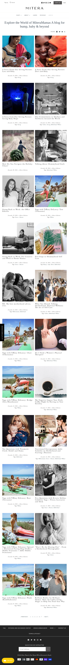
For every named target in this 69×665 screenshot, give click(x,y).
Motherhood (54, 124)
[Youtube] (50, 2)
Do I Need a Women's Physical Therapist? (48, 354)
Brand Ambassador (40, 628)
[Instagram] (48, 2)
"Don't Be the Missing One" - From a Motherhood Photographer (50, 548)
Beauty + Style (46, 264)
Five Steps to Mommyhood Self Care (48, 258)
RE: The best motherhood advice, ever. (16, 305)
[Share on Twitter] (59, 31)
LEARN (35, 15)
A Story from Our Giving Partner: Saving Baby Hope (17, 118)
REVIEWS (43, 15)
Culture (44, 124)
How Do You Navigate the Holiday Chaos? (17, 165)
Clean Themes (33, 655)
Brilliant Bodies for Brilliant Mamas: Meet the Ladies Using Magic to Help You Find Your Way (50, 600)
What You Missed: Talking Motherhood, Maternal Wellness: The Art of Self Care (49, 306)
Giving (19, 77)
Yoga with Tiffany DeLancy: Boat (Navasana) (16, 499)
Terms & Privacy (34, 633)
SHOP (18, 15)
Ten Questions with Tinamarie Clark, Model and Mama (15, 450)
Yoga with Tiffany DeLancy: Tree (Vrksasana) (49, 210)
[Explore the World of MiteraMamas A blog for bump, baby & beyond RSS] (64, 31)
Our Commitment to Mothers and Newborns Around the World (50, 118)
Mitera (23, 655)
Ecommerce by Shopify (46, 655)
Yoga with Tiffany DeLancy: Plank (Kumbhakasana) (17, 599)
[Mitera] (34, 8)
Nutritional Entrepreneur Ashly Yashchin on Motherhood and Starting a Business (48, 451)
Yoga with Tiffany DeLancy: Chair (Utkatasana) (17, 354)
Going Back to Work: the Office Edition (16, 210)
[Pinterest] (46, 2)
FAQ (4, 628)
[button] (2, 332)
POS (38, 655)
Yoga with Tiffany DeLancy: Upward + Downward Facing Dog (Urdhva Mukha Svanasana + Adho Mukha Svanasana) (18, 550)
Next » (46, 617)
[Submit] (48, 649)
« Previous (24, 617)
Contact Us (62, 628)
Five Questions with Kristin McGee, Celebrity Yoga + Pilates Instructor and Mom (50, 500)
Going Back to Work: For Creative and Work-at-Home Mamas (17, 258)
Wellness (59, 124)
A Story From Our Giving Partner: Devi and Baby (50, 70)
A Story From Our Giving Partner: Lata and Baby (17, 70)
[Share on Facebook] (57, 31)
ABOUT (27, 15)
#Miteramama (15, 311)
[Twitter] (44, 2)
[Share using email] (62, 31)
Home (52, 264)
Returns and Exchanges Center (19, 628)
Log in (51, 15)
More (52, 628)
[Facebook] (42, 2)
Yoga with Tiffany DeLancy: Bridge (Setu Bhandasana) (17, 401)
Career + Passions (19, 217)
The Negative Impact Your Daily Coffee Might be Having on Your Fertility (49, 402)
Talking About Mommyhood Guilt (50, 164)
